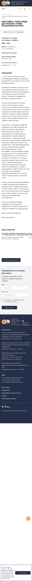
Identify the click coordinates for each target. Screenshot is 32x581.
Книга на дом (12, 527)
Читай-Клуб (13, 457)
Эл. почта (5, 292)
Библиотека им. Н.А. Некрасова (19, 445)
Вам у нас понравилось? (26, 324)
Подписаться (9, 308)
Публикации (8, 557)
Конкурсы (8, 536)
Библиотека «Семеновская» (18, 449)
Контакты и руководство (12, 563)
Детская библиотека (16, 453)
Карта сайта (6, 387)
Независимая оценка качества (11, 393)
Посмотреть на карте (9, 53)
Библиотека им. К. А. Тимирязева (19, 432)
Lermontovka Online (11, 544)
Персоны (8, 542)
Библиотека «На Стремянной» (18, 436)
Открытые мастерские (16, 463)
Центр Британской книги (17, 469)
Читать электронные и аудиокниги (18, 528)
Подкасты (8, 548)
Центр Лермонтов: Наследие (18, 459)
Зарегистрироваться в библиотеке (18, 521)
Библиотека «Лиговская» (17, 438)
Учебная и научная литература (17, 492)
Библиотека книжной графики (18, 467)
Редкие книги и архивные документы (18, 496)
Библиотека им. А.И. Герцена (20, 447)
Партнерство (6, 390)
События (9, 14)
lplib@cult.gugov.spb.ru (17, 382)
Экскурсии (8, 555)
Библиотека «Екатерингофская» (21, 434)
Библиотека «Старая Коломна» (19, 443)
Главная (4, 14)
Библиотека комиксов (16, 471)
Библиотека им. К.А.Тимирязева (13, 32)
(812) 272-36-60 (16, 380)
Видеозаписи (9, 546)
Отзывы (4, 396)
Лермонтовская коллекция (18, 503)
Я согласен (23, 573)
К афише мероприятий (11, 260)
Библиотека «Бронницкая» (17, 451)
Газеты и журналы (13, 494)
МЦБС (7, 561)
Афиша (7, 540)
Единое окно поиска (14, 476)
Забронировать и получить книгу (18, 525)
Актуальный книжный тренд (16, 530)
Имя (3, 284)
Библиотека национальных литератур (21, 465)
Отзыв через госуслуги (9, 398)
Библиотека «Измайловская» (18, 442)
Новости (7, 534)
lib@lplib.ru (8, 382)
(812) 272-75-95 (8, 380)
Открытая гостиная (15, 461)
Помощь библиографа (14, 523)
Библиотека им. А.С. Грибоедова (19, 440)
